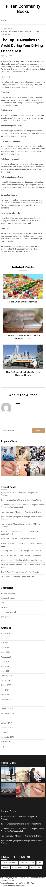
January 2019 (6, 723)
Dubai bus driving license (14, 72)
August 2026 (6, 633)
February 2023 (6, 699)
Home (3, 28)
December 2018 (7, 728)
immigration (5, 617)
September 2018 (7, 737)
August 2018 (6, 742)
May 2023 (5, 690)
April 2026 (5, 648)
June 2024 (5, 662)
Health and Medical (8, 612)
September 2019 (7, 713)
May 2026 (5, 643)
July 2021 (4, 704)
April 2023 (5, 695)
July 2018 (4, 746)
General (11, 28)
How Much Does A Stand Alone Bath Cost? (17, 577)
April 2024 (5, 666)
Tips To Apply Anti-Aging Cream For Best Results (20, 572)
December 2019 (7, 709)
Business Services (8, 598)
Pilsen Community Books (23, 9)
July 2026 (4, 638)
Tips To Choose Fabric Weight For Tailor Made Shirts (21, 500)
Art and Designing (8, 593)
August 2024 (6, 657)
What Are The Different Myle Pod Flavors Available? (21, 555)
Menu (3, 21)
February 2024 (6, 676)
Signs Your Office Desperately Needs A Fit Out (18, 539)
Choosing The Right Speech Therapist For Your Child (21, 551)
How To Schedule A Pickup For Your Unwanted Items (21, 512)
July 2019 (4, 718)
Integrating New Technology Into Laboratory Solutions (21, 560)
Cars (3, 603)
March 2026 (5, 652)
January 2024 (6, 680)
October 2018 (6, 732)
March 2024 (5, 671)
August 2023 (6, 685)
